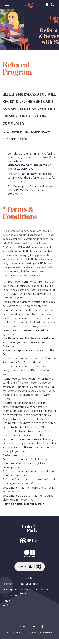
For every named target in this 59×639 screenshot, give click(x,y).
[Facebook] (34, 626)
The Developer (28, 583)
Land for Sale (11, 595)
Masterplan (10, 589)
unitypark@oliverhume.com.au (28, 165)
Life (5, 578)
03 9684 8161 (25, 168)
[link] (47, 4)
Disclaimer (32, 632)
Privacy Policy (45, 632)
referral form (34, 153)
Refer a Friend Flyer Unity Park (23, 503)
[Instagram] (41, 626)
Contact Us (26, 578)
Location (8, 583)
